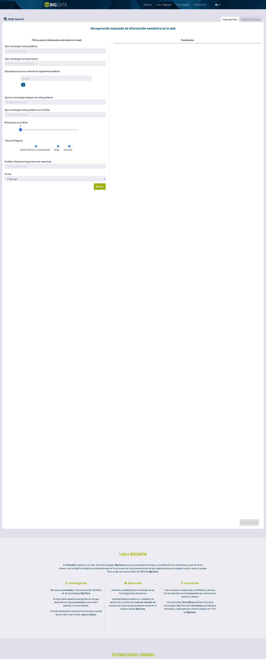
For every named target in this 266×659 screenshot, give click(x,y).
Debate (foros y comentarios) (35, 149)
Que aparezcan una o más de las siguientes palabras (32, 71)
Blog (56, 149)
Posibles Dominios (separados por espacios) (28, 161)
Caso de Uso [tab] (230, 19)
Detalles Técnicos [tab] (251, 19)
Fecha (8, 174)
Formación (200, 4)
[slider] (20, 129)
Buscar (99, 186)
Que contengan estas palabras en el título (27, 109)
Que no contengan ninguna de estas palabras (29, 97)
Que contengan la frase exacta (21, 58)
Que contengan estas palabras (21, 46)
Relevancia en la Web (16, 122)
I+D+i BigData (164, 4)
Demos (148, 4)
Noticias (68, 149)
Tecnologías (182, 4)
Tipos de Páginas (14, 140)
